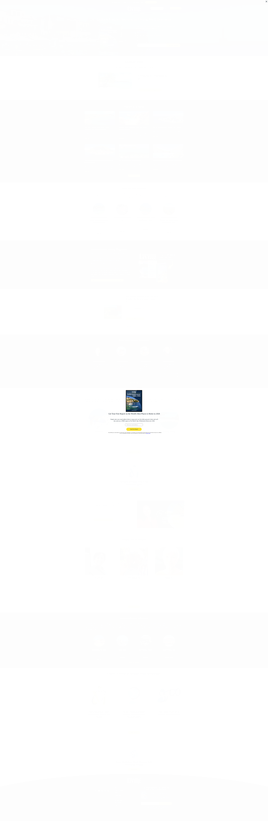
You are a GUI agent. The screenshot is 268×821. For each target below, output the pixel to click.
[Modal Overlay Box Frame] (134, 410)
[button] (266, 1)
